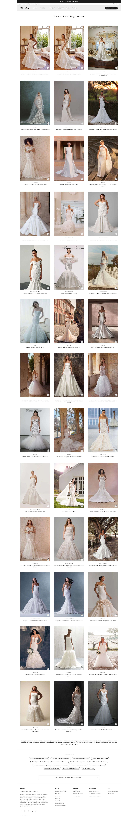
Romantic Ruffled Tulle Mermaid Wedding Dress (69, 347)
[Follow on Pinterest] (28, 811)
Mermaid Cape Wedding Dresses (79, 765)
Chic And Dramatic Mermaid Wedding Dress (35, 511)
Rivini (35, 345)
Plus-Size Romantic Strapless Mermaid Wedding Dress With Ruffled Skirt (35, 730)
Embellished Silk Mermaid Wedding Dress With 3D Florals (103, 620)
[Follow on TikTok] (36, 811)
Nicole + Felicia (103, 454)
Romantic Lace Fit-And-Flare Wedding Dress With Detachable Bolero (103, 130)
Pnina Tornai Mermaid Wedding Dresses (60, 758)
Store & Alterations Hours (60, 805)
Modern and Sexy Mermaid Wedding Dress (35, 674)
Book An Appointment (94, 791)
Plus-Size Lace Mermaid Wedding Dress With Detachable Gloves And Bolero (69, 566)
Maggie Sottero (35, 182)
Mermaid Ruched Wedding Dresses (70, 768)
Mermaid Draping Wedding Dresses (100, 758)
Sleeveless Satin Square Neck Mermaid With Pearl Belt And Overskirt (69, 401)
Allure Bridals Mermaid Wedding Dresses (39, 758)
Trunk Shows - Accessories (95, 796)
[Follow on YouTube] (32, 811)
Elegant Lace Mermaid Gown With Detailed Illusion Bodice (69, 620)
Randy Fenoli (69, 345)
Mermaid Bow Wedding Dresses (97, 765)
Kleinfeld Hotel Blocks (78, 793)
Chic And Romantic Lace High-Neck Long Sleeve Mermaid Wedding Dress (69, 457)
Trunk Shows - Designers (94, 793)
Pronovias (69, 182)
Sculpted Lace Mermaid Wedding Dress (35, 347)
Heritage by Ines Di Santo (35, 618)
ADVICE (68, 8)
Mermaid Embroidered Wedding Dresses (98, 761)
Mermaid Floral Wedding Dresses (58, 761)
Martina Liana (69, 509)
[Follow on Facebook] (21, 811)
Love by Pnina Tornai (103, 127)
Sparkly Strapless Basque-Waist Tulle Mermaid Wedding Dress (35, 401)
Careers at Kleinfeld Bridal (60, 791)
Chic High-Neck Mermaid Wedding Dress (69, 184)
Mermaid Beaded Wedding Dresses (77, 761)
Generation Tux (76, 796)
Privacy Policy (111, 793)
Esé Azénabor (103, 618)
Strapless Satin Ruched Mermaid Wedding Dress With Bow (35, 239)
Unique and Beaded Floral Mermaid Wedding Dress (35, 293)
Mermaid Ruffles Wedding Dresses (51, 768)
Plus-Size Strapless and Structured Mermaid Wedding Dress (35, 74)
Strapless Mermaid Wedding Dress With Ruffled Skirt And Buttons (69, 675)
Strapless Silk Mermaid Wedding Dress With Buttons (35, 620)
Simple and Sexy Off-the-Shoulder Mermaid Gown (102, 347)
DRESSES (35, 8)
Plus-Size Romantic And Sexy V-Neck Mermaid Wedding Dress (103, 674)
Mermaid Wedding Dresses (33, 12)
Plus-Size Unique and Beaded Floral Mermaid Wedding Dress (103, 239)
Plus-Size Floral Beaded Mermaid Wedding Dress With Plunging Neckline (35, 566)
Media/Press (57, 793)
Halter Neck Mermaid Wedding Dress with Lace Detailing (69, 129)
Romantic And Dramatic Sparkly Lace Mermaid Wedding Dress (103, 401)
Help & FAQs (57, 800)
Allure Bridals (35, 672)
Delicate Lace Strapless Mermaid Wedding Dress (103, 456)
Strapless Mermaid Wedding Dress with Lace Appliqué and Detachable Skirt (103, 74)
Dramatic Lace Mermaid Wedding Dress (69, 239)
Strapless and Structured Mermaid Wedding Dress (68, 74)
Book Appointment (111, 8)
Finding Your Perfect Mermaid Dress (68, 777)
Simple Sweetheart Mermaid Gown (69, 293)
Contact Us (57, 798)
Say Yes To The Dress (59, 796)
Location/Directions (59, 803)
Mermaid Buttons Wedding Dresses (81, 758)
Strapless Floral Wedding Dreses (69, 511)
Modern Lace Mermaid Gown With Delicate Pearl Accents (103, 511)
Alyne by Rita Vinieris (103, 291)
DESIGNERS (42, 8)
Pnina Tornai (35, 237)
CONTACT (75, 8)
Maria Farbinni (102, 509)
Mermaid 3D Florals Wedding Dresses (42, 765)
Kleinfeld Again (76, 791)
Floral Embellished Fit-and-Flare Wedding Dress (35, 184)
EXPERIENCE (60, 8)
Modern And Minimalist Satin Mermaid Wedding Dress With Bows (103, 566)
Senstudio (35, 127)
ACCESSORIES (51, 8)
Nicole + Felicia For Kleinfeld (69, 127)
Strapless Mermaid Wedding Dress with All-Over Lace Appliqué (35, 129)
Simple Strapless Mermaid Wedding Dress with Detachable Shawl (102, 185)
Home (21, 12)
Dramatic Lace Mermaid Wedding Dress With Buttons (103, 729)
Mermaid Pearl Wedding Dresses (61, 765)
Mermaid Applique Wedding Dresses (40, 761)
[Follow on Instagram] (25, 811)
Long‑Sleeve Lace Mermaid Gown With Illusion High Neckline (103, 293)
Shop (25, 12)
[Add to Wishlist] (48, 68)
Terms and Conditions (113, 791)
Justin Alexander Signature (103, 237)
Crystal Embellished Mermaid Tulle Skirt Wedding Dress (35, 456)
